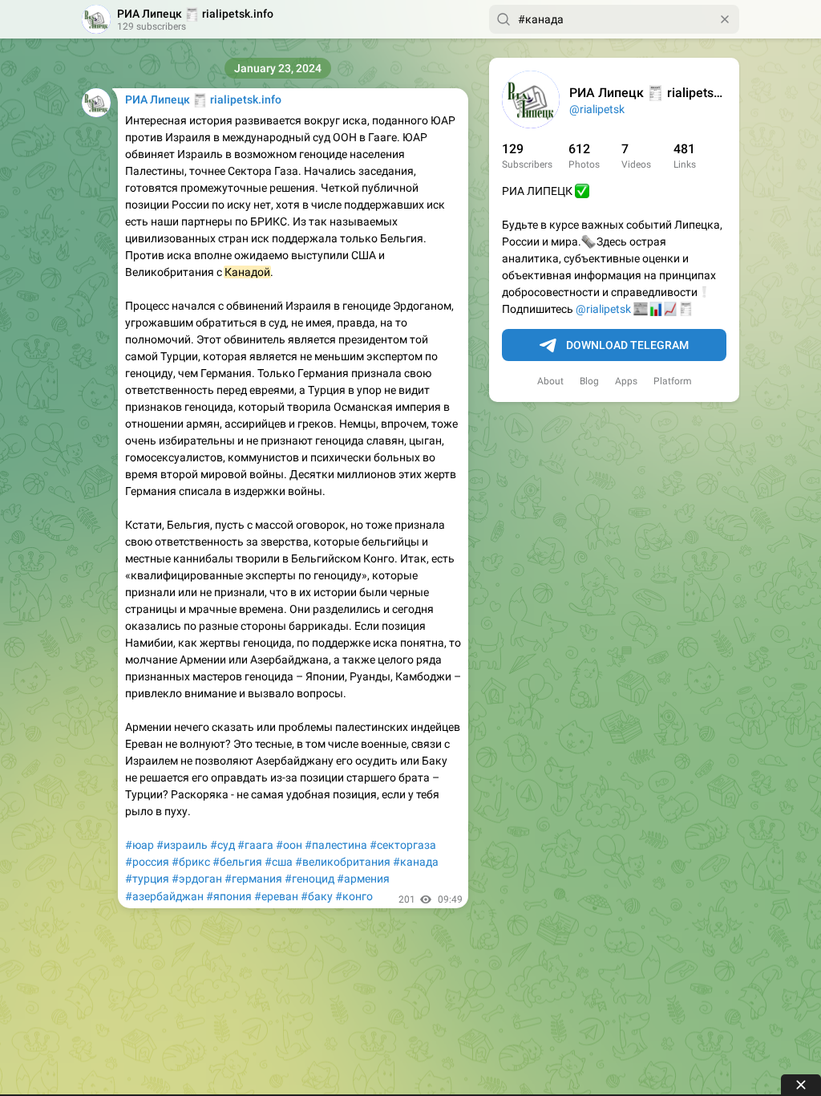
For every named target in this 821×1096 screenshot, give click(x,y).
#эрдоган (197, 878)
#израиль (182, 844)
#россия (147, 861)
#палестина (336, 844)
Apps (626, 381)
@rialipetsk (597, 109)
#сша (279, 861)
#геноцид (309, 878)
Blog (589, 381)
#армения (363, 878)
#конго (354, 896)
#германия (253, 878)
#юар (139, 844)
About (550, 381)
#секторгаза (403, 844)
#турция (147, 878)
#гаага (255, 844)
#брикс (191, 861)
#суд (222, 844)
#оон (289, 844)
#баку (317, 896)
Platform (672, 381)
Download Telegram (627, 345)
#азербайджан (164, 896)
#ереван (276, 896)
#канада (416, 861)
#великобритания (342, 861)
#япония (229, 896)
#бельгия (237, 861)
